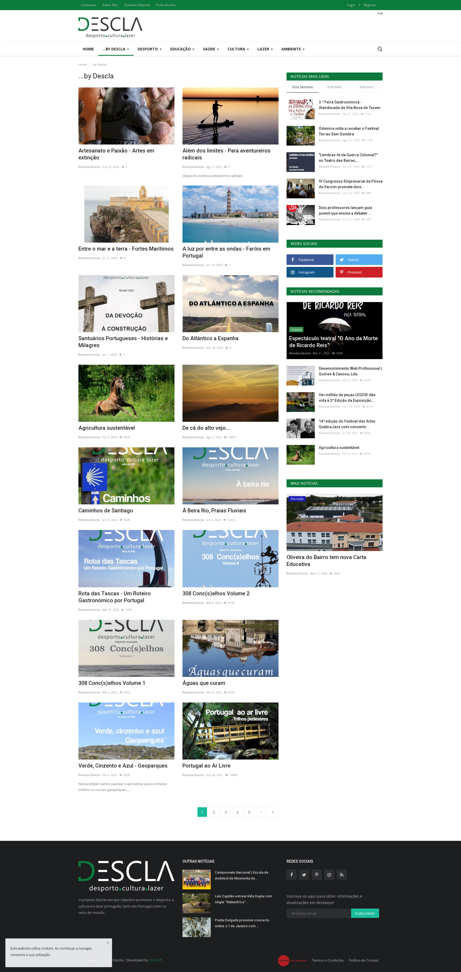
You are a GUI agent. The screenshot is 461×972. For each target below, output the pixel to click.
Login (351, 5)
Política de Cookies (364, 960)
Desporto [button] (148, 48)
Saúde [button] (209, 48)
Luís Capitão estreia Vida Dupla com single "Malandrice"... (243, 899)
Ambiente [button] (291, 48)
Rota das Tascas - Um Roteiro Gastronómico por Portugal (114, 597)
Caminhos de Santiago (105, 510)
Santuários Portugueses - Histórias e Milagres (123, 341)
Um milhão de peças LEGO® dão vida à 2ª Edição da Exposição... (347, 398)
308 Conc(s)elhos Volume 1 (111, 683)
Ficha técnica (165, 5)
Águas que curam (203, 683)
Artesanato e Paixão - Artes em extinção (116, 154)
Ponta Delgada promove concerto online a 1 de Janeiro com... (242, 923)
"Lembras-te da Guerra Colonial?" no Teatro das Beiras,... (348, 158)
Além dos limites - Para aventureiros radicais (226, 154)
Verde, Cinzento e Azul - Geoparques (123, 765)
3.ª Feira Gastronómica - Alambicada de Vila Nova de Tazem (349, 105)
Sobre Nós (110, 5)
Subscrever (365, 913)
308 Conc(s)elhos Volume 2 (215, 593)
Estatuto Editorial (137, 5)
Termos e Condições (328, 960)
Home (88, 48)
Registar (370, 5)
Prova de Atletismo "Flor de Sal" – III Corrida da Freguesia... (338, 560)
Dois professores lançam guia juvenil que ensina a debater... (345, 210)
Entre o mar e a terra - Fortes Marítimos (126, 249)
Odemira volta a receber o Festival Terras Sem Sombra (349, 131)
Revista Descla (89, 167)
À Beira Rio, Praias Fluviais (214, 510)
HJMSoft (155, 960)
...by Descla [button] (114, 48)
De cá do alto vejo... (206, 428)
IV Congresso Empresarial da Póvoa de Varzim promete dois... (351, 184)
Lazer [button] (263, 48)
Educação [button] (181, 48)
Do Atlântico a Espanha (210, 338)
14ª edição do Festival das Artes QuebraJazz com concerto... (347, 424)
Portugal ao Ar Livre (206, 765)
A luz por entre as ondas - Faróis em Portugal (226, 252)
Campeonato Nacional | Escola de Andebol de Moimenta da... (241, 875)
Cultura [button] (237, 48)
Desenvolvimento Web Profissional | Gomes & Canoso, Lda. (350, 371)
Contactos (88, 5)
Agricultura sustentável (106, 428)
